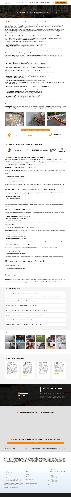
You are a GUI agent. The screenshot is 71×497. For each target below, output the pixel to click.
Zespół (26, 2)
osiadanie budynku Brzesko (38, 448)
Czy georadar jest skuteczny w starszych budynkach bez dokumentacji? (25, 315)
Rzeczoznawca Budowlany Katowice (21, 457)
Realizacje (28, 473)
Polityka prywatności (30, 482)
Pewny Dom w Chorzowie (17, 460)
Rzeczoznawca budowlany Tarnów (45, 457)
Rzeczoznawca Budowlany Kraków (9, 457)
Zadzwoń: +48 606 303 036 (61, 2)
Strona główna (19, 2)
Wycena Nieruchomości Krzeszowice (24, 459)
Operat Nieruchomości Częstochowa (57, 457)
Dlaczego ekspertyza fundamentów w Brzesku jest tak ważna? (22, 300)
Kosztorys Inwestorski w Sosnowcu (13, 462)
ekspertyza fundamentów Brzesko (37, 447)
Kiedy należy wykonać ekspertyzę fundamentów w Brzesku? (22, 305)
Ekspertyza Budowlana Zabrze (40, 461)
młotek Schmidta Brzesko (14, 448)
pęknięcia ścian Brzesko (49, 448)
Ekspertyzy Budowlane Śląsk (49, 461)
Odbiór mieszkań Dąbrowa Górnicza (29, 461)
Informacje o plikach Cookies (31, 483)
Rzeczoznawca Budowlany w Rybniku (17, 461)
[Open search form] (53, 2)
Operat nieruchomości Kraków (35, 459)
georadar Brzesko (48, 447)
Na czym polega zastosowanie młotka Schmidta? (19, 319)
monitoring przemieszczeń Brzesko (26, 448)
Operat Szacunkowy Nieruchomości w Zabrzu (47, 459)
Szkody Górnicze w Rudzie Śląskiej (44, 460)
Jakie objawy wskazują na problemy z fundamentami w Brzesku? (23, 293)
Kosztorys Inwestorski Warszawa (46, 458)
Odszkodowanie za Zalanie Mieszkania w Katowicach (30, 460)
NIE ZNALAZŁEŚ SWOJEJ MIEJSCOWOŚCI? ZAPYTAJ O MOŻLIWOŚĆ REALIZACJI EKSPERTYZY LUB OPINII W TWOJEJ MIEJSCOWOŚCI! (35, 442)
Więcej (48, 2)
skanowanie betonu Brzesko (59, 448)
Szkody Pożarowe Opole (56, 458)
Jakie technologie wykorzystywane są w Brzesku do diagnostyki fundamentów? (27, 310)
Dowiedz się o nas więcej (46, 402)
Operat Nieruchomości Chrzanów (12, 459)
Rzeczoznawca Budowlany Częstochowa (33, 457)
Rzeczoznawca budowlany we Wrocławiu (10, 458)
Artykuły (31, 2)
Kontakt (36, 2)
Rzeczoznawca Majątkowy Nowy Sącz (23, 458)
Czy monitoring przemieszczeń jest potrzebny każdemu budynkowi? (24, 324)
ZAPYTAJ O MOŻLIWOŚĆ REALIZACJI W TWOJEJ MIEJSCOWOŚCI (36, 130)
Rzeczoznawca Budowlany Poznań (55, 460)
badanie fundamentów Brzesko (11, 447)
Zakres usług (43, 2)
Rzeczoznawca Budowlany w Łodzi (35, 458)
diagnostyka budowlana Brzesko (24, 447)
